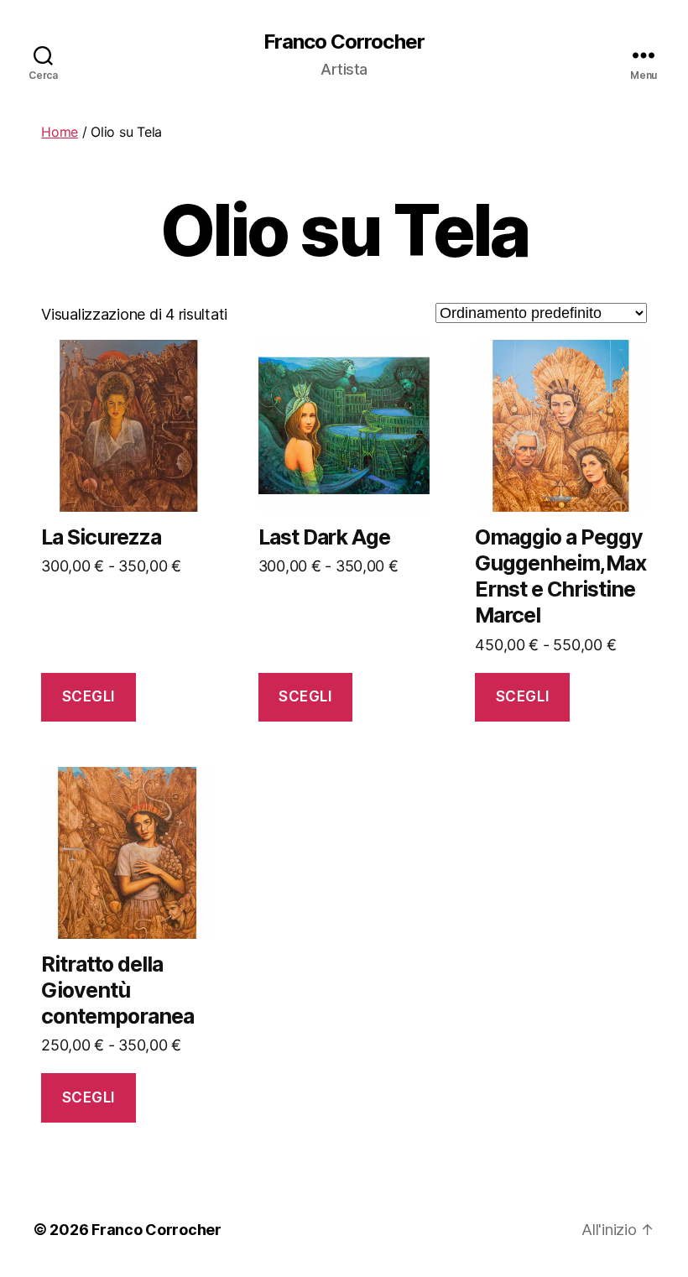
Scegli (88, 696)
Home (59, 131)
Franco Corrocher (343, 42)
